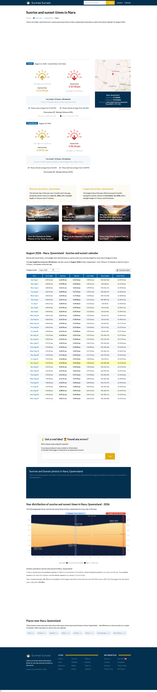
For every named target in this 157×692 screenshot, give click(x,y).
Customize (124, 270)
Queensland (48, 18)
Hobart (60, 669)
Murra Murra (120, 633)
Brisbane (88, 662)
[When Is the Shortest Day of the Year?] (78, 243)
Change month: (31, 270)
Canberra (88, 669)
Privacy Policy (122, 665)
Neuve (89, 633)
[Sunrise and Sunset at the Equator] (42, 224)
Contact (107, 662)
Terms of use (108, 669)
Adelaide (74, 662)
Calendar (127, 3)
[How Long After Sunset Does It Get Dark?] (114, 243)
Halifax (73, 665)
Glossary (107, 665)
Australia (38, 18)
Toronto (74, 659)
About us (107, 659)
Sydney (60, 659)
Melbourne (88, 659)
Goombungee (103, 633)
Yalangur (53, 633)
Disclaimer (121, 662)
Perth (60, 662)
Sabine (66, 633)
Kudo (31, 633)
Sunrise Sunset (41, 2)
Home (28, 18)
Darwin (73, 669)
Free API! (122, 659)
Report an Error (126, 109)
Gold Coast (88, 665)
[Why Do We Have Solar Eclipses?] (78, 224)
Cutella (77, 633)
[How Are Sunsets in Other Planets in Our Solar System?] (42, 243)
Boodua (42, 633)
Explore (120, 3)
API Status (121, 669)
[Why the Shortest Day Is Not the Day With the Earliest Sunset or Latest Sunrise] (114, 224)
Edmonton (61, 665)
